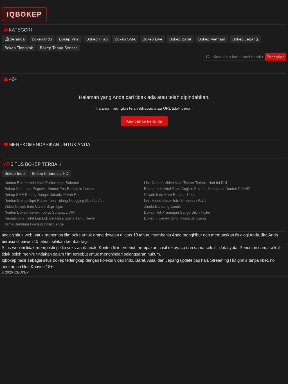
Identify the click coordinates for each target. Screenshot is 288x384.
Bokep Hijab (97, 39)
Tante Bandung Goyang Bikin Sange (34, 224)
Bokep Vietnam (211, 39)
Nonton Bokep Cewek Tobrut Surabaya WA (39, 212)
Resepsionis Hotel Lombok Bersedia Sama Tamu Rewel (49, 218)
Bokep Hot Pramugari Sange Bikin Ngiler (177, 212)
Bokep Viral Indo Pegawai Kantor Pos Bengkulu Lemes (49, 189)
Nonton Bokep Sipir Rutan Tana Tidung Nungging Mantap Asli (54, 200)
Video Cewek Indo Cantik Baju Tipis (33, 206)
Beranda (17, 39)
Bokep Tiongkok (18, 48)
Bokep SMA (125, 39)
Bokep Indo (42, 39)
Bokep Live (152, 39)
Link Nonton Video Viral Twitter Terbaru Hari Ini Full (185, 183)
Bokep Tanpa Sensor (58, 48)
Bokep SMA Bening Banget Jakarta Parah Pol (41, 195)
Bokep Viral (69, 39)
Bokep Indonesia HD (50, 173)
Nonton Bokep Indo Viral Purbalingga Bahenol (41, 183)
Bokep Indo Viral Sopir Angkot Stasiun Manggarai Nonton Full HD (197, 189)
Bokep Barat (180, 39)
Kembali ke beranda (144, 121)
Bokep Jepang (245, 39)
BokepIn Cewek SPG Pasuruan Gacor (175, 218)
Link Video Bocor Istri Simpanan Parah (175, 200)
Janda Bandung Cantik (162, 206)
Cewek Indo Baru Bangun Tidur (169, 195)
